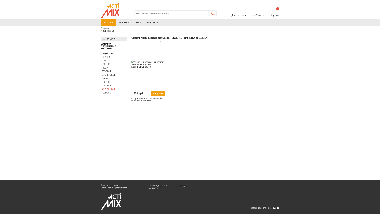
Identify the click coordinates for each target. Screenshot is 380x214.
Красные (106, 85)
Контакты (152, 22)
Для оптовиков (238, 15)
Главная (105, 28)
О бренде (181, 186)
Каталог (108, 22)
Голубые (106, 93)
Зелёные (106, 82)
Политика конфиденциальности (114, 188)
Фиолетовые (108, 75)
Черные (106, 64)
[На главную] (110, 4)
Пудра (105, 68)
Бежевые (106, 71)
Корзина (275, 12)
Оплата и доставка (130, 22)
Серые (105, 78)
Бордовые (107, 57)
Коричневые (108, 89)
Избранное (258, 15)
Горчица (106, 60)
